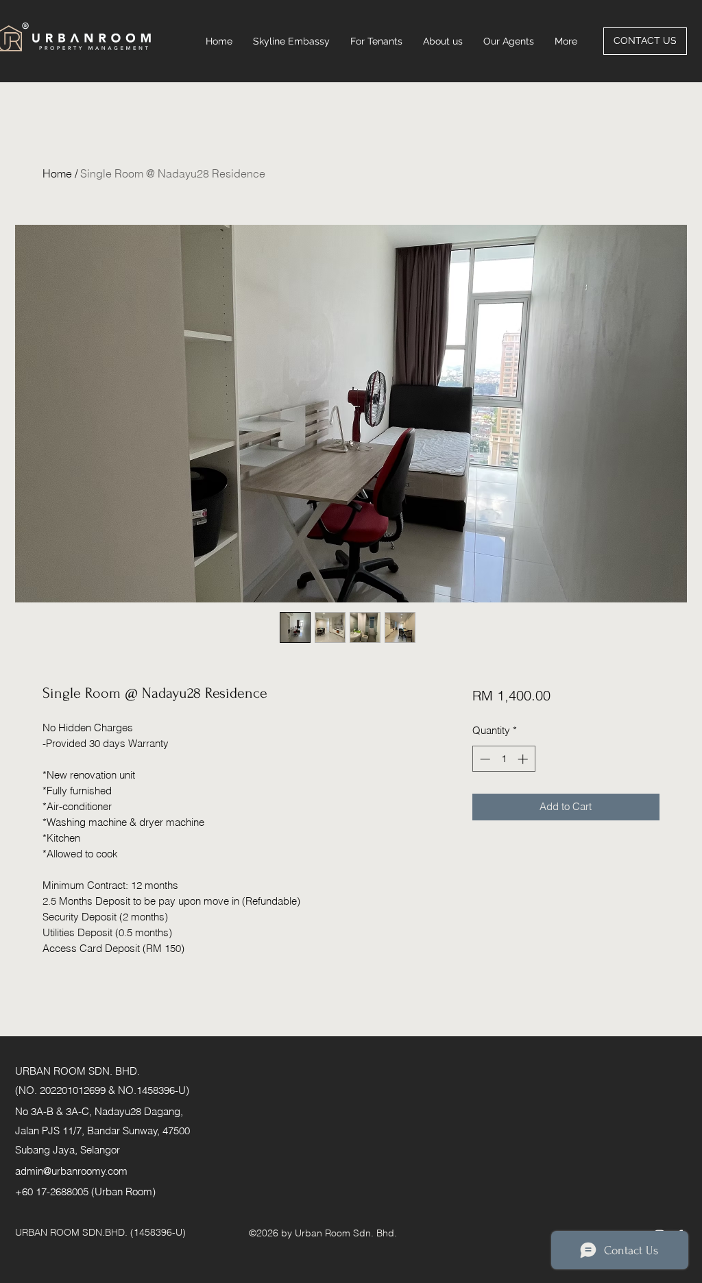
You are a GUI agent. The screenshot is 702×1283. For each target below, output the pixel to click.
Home (57, 173)
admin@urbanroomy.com (71, 1170)
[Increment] (524, 759)
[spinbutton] (503, 759)
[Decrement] (483, 759)
